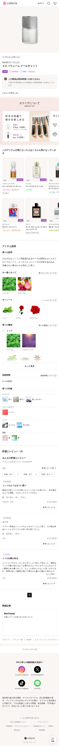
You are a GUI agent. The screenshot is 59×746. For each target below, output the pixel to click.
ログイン (41, 3)
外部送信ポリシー (39, 726)
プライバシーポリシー (23, 726)
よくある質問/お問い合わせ (29, 718)
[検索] (49, 3)
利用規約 (9, 726)
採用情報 (42, 730)
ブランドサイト (43, 722)
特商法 (50, 726)
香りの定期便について (18, 722)
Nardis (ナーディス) (10, 62)
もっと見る (29, 366)
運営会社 (17, 730)
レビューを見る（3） (10, 93)
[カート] (55, 3)
